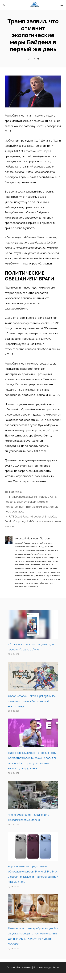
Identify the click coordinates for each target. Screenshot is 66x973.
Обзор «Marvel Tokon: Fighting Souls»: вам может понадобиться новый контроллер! (32, 701)
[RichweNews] (34, 5)
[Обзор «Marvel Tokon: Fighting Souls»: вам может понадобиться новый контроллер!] (33, 687)
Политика (15, 491)
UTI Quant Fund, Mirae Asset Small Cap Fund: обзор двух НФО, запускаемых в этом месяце (33, 521)
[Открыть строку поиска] (4, 5)
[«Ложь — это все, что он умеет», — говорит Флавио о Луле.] (33, 636)
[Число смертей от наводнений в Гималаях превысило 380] (33, 806)
